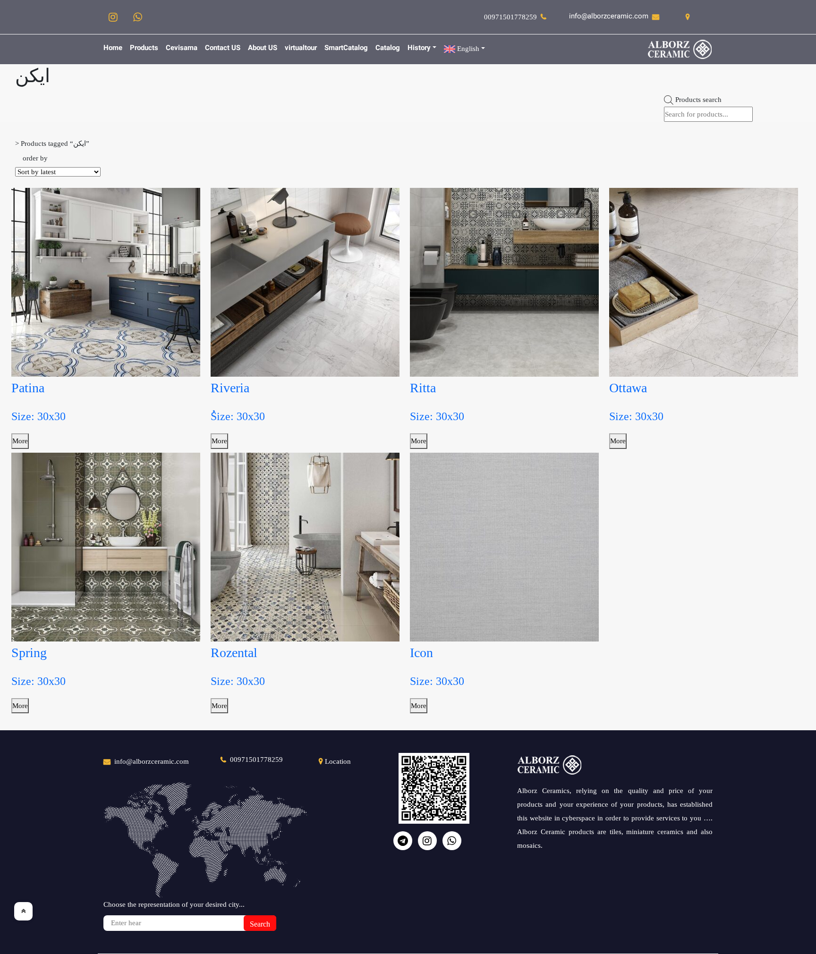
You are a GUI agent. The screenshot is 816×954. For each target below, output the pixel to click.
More (20, 441)
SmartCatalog (346, 48)
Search (260, 924)
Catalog (387, 48)
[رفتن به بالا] (23, 911)
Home (112, 48)
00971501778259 (510, 17)
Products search (698, 99)
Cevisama (181, 48)
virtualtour (301, 48)
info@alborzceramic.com (608, 17)
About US (262, 48)
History (419, 48)
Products (144, 48)
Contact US (222, 48)
